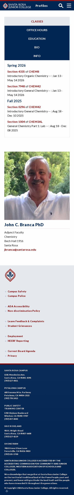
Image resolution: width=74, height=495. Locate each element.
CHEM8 (34, 71)
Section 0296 (16, 107)
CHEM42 (35, 86)
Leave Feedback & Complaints (26, 321)
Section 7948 (16, 86)
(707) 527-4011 (11, 380)
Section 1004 (16, 121)
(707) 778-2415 (11, 398)
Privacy (12, 355)
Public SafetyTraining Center (14, 407)
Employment (15, 336)
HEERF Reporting (18, 340)
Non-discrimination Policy (24, 310)
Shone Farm (11, 444)
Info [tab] (37, 55)
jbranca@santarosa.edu (20, 249)
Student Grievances (20, 325)
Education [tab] (36, 38)
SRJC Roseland (13, 426)
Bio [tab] (37, 47)
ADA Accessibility (19, 306)
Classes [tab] (37, 21)
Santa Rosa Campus (16, 370)
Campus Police (17, 295)
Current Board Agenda (21, 351)
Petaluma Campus (15, 388)
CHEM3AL (36, 121)
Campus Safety (17, 291)
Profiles (42, 5)
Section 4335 (16, 71)
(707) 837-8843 (11, 419)
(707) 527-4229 (11, 436)
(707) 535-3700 (11, 454)
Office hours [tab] (37, 30)
